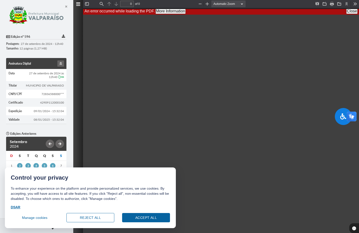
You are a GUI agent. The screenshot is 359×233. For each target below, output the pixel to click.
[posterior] (59, 144)
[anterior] (50, 144)
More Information (170, 11)
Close (352, 11)
